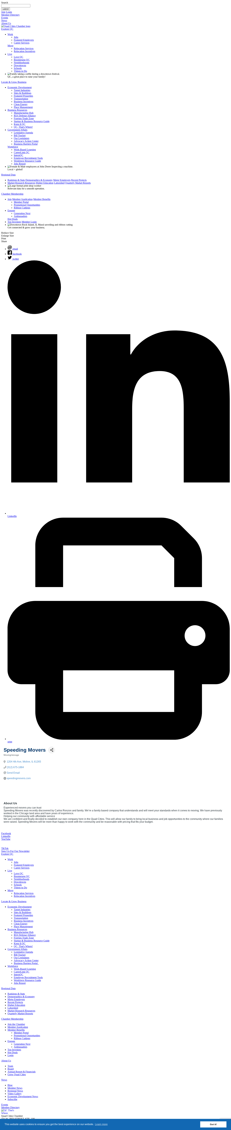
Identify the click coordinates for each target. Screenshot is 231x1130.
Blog (10, 1085)
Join (3, 12)
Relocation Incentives (24, 51)
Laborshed (59, 183)
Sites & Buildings (22, 93)
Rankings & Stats (16, 180)
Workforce (13, 146)
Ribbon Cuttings (22, 207)
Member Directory (10, 15)
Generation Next (22, 213)
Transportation (21, 98)
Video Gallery (15, 1093)
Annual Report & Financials (22, 1071)
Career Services (21, 42)
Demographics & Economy (39, 180)
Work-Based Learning (25, 149)
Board (11, 1068)
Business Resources (17, 110)
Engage (11, 210)
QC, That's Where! (23, 127)
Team (10, 1066)
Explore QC (7, 29)
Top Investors (14, 222)
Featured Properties (23, 96)
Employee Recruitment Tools (28, 158)
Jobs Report (20, 163)
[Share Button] (51, 750)
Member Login (29, 222)
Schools (18, 68)
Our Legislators (21, 138)
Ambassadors (20, 216)
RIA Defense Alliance (25, 115)
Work (10, 34)
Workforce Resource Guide (27, 161)
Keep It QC (19, 124)
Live (10, 54)
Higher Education (44, 183)
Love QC (18, 57)
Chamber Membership (12, 194)
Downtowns (20, 65)
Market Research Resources (21, 183)
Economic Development (20, 87)
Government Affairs (17, 129)
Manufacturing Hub (23, 113)
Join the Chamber (16, 1024)
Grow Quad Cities (17, 1074)
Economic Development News (23, 1096)
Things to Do (20, 71)
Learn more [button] (101, 1124)
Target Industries (22, 90)
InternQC (18, 155)
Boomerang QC (22, 59)
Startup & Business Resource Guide (32, 121)
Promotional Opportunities (27, 205)
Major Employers (62, 180)
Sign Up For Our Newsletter (15, 851)
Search (4, 2)
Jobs (16, 37)
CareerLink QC (21, 152)
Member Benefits (41, 199)
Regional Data (8, 174)
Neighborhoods (21, 62)
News (4, 20)
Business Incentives (23, 101)
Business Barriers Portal (26, 144)
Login (9, 12)
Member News (15, 1088)
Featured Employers (24, 40)
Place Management (23, 107)
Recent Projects (79, 180)
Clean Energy (21, 104)
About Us (6, 23)
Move (10, 45)
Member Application (22, 199)
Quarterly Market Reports (78, 183)
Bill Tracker (20, 135)
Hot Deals (13, 219)
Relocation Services (23, 48)
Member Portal (21, 202)
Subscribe (12, 1099)
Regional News (15, 1090)
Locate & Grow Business (13, 82)
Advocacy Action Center (26, 141)
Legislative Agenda (23, 132)
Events (4, 17)
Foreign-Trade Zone (24, 118)
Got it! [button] (213, 1124)
